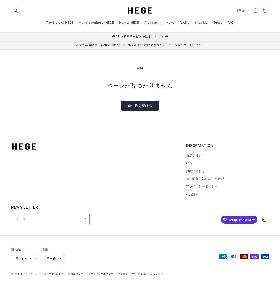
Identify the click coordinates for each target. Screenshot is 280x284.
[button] (16, 10)
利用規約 (192, 194)
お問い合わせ (195, 171)
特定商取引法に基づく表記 (205, 178)
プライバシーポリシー (202, 186)
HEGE (24, 274)
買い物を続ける (140, 106)
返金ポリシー (76, 273)
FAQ (189, 163)
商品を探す (194, 155)
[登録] (84, 219)
